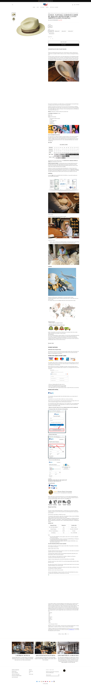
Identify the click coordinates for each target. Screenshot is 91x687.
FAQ (29, 672)
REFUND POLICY (14, 671)
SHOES (47, 7)
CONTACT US (31, 671)
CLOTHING (42, 7)
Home (34, 7)
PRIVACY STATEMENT (15, 672)
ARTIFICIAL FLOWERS (54, 7)
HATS (38, 7)
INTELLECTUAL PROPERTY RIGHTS (16, 675)
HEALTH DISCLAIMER (15, 677)
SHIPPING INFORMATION (15, 669)
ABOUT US (30, 669)
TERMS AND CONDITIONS (15, 674)
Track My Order (31, 674)
